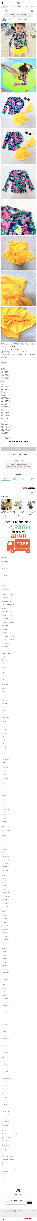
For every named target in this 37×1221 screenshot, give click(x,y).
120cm (3, 984)
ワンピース (5, 585)
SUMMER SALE (6, 561)
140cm (3, 1057)
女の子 (4, 721)
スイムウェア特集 (6, 1137)
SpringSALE (5, 568)
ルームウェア (5, 783)
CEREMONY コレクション (8, 639)
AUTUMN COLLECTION (8, 604)
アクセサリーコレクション (8, 611)
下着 (4, 740)
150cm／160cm (6, 1094)
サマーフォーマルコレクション (9, 1133)
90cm (3, 875)
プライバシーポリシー (8, 1156)
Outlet (3, 835)
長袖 (4, 664)
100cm (3, 911)
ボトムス (5, 575)
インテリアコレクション (8, 594)
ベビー (4, 582)
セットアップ (6, 589)
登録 (29, 1203)
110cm (3, 948)
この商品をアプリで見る (18, 460)
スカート (5, 676)
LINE (4, 1178)
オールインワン (6, 684)
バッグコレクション (7, 629)
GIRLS (4, 774)
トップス (5, 571)
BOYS (4, 771)
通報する (33, 492)
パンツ (4, 679)
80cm (3, 839)
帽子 (4, 736)
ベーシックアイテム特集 (8, 636)
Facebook (5, 1171)
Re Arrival (4, 650)
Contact (5, 1152)
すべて (5, 478)
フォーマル (4, 703)
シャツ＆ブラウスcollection (9, 622)
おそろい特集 (5, 598)
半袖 (4, 667)
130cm (3, 1021)
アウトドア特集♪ (6, 643)
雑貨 (3, 826)
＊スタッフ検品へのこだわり (8, 6)
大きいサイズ (6, 717)
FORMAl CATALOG (7, 601)
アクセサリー (5, 726)
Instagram (5, 1175)
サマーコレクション (7, 565)
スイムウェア (5, 767)
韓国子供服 (4, 795)
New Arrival (5, 646)
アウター (5, 578)
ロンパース (5, 755)
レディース (4, 814)
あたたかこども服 (6, 632)
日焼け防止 (5, 778)
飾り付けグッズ (6, 830)
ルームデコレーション (7, 618)
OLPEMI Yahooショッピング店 (10, 1168)
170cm (3, 1130)
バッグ (4, 733)
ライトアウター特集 (7, 615)
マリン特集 (4, 1140)
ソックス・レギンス (7, 729)
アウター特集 (5, 625)
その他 (4, 747)
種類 (2, 438)
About (4, 1149)
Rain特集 (4, 608)
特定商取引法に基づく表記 (9, 1159)
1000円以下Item (6, 653)
